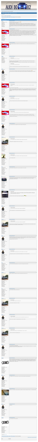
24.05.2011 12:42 (13, 388)
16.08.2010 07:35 (13, 235)
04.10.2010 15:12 (13, 288)
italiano (2, 96)
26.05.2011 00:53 (13, 417)
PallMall (2, 56)
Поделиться (10, 42)
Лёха (2, 262)
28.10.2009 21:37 (13, 82)
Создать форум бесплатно (33, 437)
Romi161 (2, 417)
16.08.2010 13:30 (13, 262)
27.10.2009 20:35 (13, 42)
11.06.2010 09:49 (13, 219)
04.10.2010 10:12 (13, 272)
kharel (2, 388)
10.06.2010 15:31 (13, 176)
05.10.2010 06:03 (13, 314)
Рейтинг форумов (29, 437)
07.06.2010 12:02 (13, 123)
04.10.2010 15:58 (13, 298)
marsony (2, 219)
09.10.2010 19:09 (13, 344)
